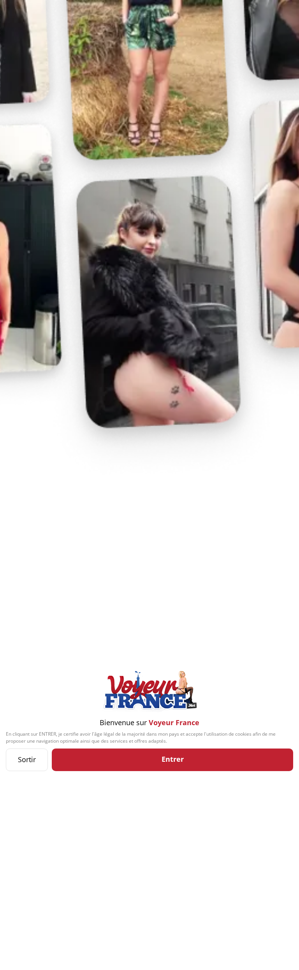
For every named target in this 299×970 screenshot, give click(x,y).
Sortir (27, 759)
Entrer (173, 759)
